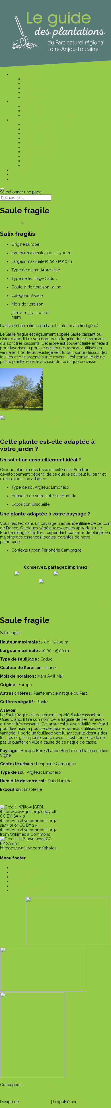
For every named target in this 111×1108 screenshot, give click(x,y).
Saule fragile (35, 223)
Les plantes (10, 223)
